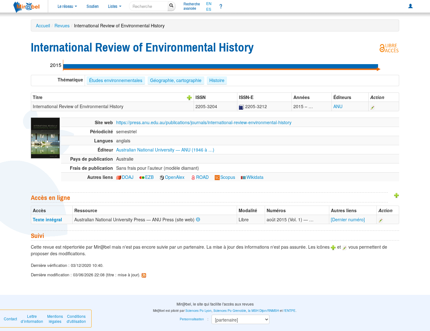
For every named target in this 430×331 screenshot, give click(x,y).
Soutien (93, 6)
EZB (149, 177)
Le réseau (66, 6)
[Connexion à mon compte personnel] (410, 6)
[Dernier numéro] (348, 219)
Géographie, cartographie (175, 80)
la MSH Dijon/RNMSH (263, 310)
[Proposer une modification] (372, 106)
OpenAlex (174, 177)
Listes (113, 6)
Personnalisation (192, 319)
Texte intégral (47, 219)
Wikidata (254, 177)
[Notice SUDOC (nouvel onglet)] (241, 106)
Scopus (227, 177)
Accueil (43, 25)
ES (208, 9)
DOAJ (127, 177)
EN (209, 3)
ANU (337, 106)
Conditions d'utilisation (76, 318)
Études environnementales (115, 80)
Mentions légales (55, 318)
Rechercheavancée (192, 6)
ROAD (202, 177)
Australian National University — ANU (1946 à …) (165, 149)
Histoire (216, 80)
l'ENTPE (290, 310)
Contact (10, 318)
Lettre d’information (32, 318)
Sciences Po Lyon (198, 310)
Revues (62, 25)
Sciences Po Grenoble (229, 310)
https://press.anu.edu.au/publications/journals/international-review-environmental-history (203, 122)
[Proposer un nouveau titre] (189, 97)
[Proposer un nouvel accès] (396, 195)
